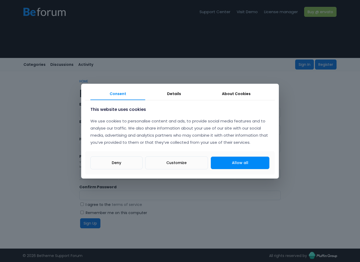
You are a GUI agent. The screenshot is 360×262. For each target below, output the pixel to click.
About (236, 93)
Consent (118, 93)
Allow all (240, 162)
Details (174, 93)
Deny (116, 162)
